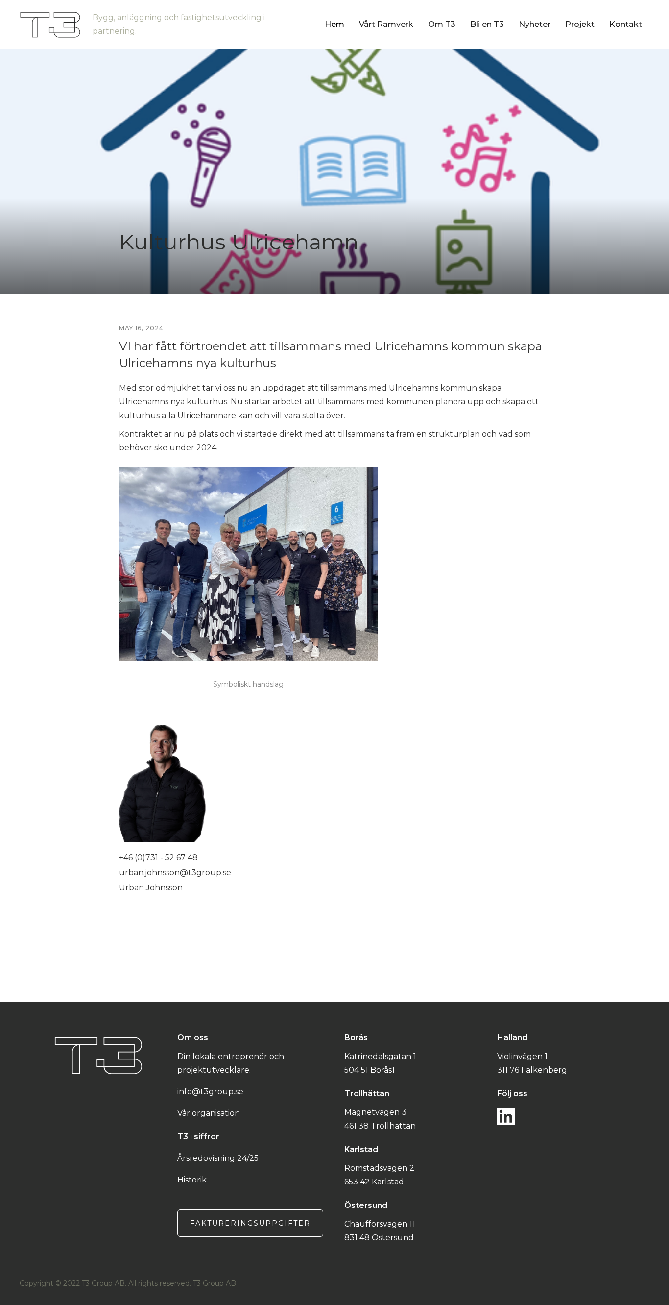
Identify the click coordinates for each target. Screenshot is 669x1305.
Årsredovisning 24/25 (218, 1158)
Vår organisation (208, 1113)
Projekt (580, 24)
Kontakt (625, 24)
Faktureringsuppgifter (250, 1223)
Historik (192, 1179)
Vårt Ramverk (386, 24)
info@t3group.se (210, 1091)
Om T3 (441, 24)
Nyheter (534, 24)
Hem (334, 24)
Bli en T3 (487, 24)
